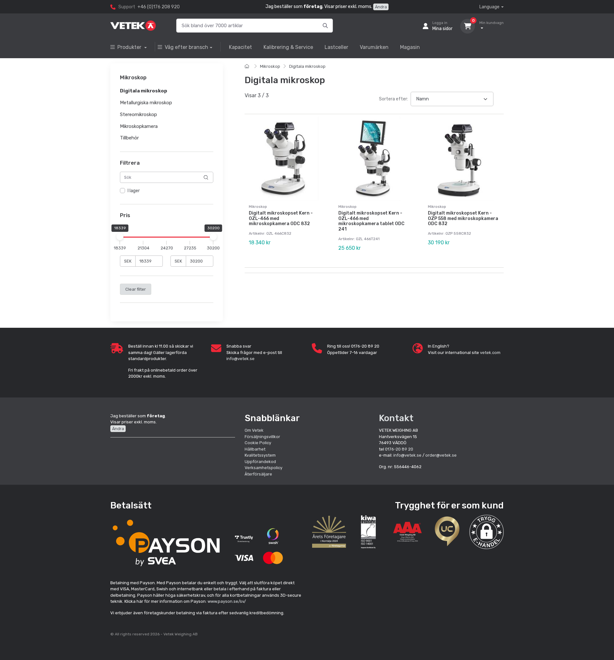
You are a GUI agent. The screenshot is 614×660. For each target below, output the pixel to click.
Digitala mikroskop (307, 66)
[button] (486, 532)
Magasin (410, 47)
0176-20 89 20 (399, 449)
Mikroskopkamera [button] (139, 126)
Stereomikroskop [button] (138, 114)
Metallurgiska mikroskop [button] (146, 103)
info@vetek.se (240, 358)
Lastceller (336, 47)
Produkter (130, 47)
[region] (166, 191)
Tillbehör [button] (129, 138)
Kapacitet (240, 47)
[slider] (119, 236)
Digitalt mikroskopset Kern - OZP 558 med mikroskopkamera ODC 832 (463, 218)
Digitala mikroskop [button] (143, 91)
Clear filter (135, 289)
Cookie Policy (258, 442)
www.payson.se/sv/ (227, 601)
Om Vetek (254, 430)
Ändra (381, 6)
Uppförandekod (260, 461)
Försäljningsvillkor (262, 436)
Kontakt (396, 418)
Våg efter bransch (186, 47)
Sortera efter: (393, 99)
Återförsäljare (258, 474)
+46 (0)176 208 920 (159, 7)
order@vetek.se (441, 455)
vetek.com (490, 352)
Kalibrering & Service (288, 47)
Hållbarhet (255, 449)
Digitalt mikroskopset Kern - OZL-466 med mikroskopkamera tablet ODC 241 (371, 221)
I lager (134, 191)
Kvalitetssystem (260, 455)
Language (489, 7)
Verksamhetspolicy (263, 467)
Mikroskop (270, 66)
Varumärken (374, 47)
